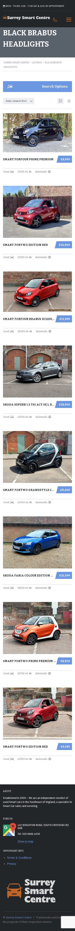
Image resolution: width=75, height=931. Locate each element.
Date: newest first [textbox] (16, 100)
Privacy (11, 864)
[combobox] (18, 101)
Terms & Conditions (19, 857)
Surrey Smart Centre (19, 917)
